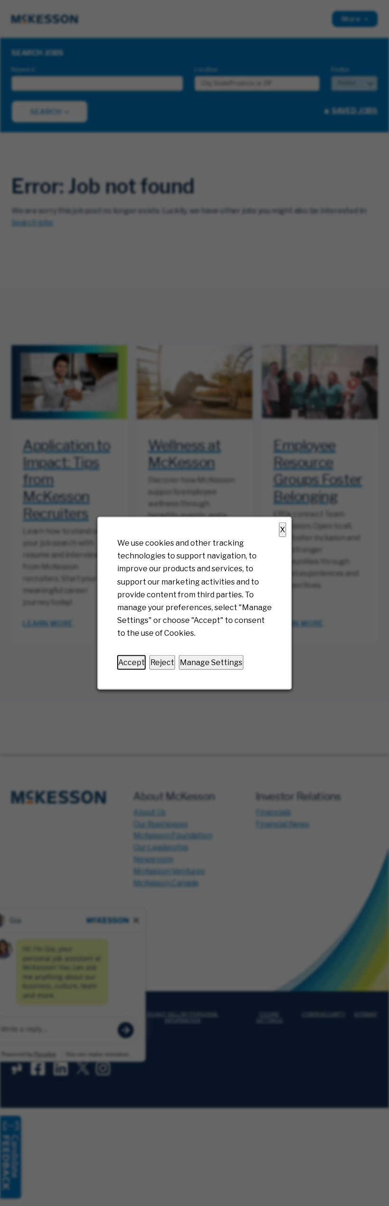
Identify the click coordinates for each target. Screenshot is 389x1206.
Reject (162, 662)
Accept (131, 662)
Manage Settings (211, 662)
